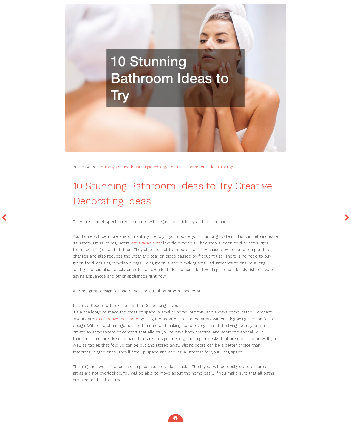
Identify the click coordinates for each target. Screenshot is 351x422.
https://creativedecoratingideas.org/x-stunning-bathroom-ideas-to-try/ (167, 166)
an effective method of (118, 318)
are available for (147, 243)
